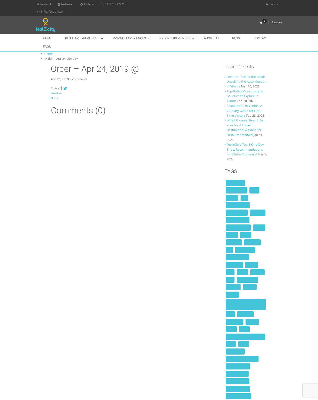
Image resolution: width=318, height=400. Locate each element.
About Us (211, 38)
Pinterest (90, 4)
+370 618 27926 (114, 4)
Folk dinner (252, 242)
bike (244, 198)
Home (47, 38)
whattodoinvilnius (238, 396)
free (229, 250)
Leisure (242, 272)
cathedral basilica (238, 205)
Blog (236, 38)
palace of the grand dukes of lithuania (245, 304)
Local (230, 280)
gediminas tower (237, 257)
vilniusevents (235, 351)
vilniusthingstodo (238, 366)
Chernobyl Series (237, 220)
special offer (234, 322)
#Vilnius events (236, 190)
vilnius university (237, 381)
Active (254, 190)
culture (245, 235)
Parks (230, 314)
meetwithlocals (247, 280)
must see (249, 287)
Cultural (232, 235)
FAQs (47, 47)
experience (234, 242)
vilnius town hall (237, 374)
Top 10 (244, 329)
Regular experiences (82, 38)
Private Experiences (129, 38)
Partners (277, 22)
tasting (231, 329)
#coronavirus (235, 183)
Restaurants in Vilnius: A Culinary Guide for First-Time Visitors (244, 111)
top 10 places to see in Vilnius (245, 337)
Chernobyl (257, 213)
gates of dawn (245, 250)
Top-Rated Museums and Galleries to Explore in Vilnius (245, 96)
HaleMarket (234, 265)
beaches (232, 198)
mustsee (232, 295)
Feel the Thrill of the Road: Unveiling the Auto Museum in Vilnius (247, 82)
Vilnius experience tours (242, 359)
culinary (259, 227)
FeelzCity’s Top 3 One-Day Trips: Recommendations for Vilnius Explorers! (245, 149)
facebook (46, 4)
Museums (233, 287)
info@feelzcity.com (53, 11)
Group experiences (174, 38)
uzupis (231, 344)
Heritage (251, 265)
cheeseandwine (237, 213)
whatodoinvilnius (238, 389)
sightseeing (245, 314)
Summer (252, 322)
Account (270, 4)
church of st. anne (238, 227)
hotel (230, 272)
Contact (261, 38)
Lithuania (257, 272)
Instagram (67, 4)
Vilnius (243, 344)
